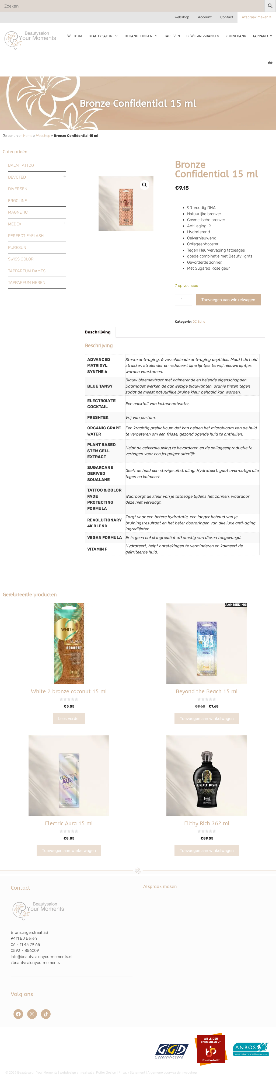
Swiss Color (21, 259)
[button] (144, 185)
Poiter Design (106, 1072)
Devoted (17, 177)
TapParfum (262, 36)
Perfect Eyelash (26, 235)
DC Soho (199, 321)
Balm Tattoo (21, 165)
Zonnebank (236, 36)
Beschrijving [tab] (98, 332)
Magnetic (18, 212)
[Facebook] (18, 1014)
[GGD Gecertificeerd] (171, 1068)
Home (27, 136)
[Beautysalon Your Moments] (30, 40)
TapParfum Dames (27, 271)
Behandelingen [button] (138, 36)
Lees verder (69, 718)
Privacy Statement (131, 1072)
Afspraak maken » (256, 17)
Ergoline (17, 200)
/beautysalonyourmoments (35, 962)
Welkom (74, 36)
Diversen (17, 188)
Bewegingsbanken (202, 36)
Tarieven (172, 36)
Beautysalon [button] (101, 36)
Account (205, 17)
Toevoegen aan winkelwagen (228, 299)
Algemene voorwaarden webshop (172, 1072)
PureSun (17, 247)
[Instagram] (32, 1014)
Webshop (181, 17)
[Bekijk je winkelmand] (270, 63)
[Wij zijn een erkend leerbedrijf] (210, 1068)
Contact (226, 17)
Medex (14, 224)
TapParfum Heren (26, 282)
